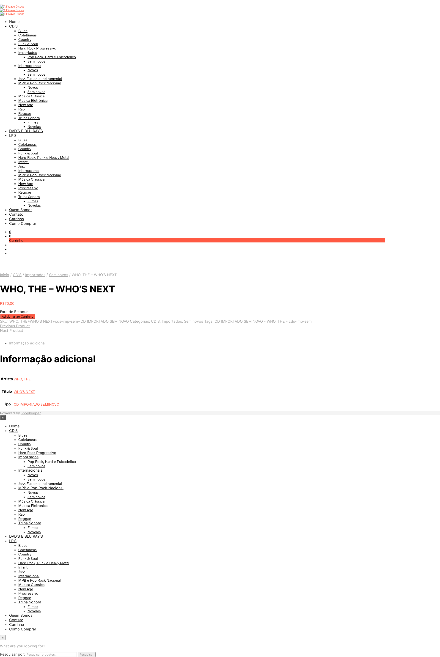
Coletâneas (27, 35)
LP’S (12, 135)
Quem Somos (20, 209)
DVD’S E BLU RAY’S (26, 131)
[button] (10, 231)
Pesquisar (87, 654)
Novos (33, 70)
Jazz (21, 166)
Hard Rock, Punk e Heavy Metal (43, 157)
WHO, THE (22, 379)
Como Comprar (22, 223)
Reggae (24, 113)
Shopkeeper (31, 413)
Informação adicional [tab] (27, 343)
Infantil (23, 161)
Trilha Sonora (29, 117)
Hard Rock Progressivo (37, 48)
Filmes (33, 122)
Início (4, 274)
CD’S (13, 26)
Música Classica (31, 179)
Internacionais (29, 65)
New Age (25, 104)
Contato (16, 214)
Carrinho (16, 219)
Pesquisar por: (12, 654)
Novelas (34, 126)
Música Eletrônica (32, 100)
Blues (23, 30)
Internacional (28, 170)
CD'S (17, 274)
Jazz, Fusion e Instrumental (40, 78)
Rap (21, 109)
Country (24, 39)
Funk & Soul (28, 43)
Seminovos (36, 61)
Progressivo (28, 188)
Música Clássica (31, 96)
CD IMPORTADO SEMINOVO (36, 404)
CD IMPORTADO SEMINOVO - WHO (244, 321)
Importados (27, 52)
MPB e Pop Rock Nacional (39, 83)
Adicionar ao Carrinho (17, 316)
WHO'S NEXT (24, 391)
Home (14, 21)
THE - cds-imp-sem (295, 321)
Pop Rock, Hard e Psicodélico (52, 57)
